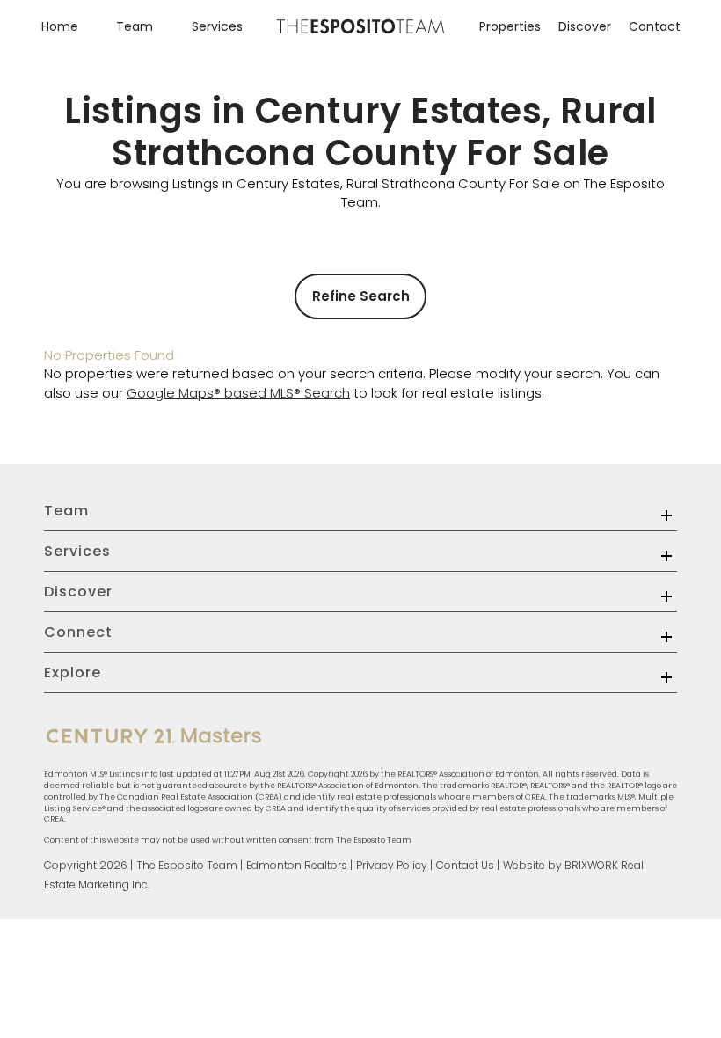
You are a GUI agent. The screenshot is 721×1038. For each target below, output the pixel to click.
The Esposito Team (186, 865)
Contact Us (465, 865)
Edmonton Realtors (296, 865)
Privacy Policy (391, 865)
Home (59, 26)
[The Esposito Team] (360, 29)
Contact (655, 26)
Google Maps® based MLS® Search (238, 393)
